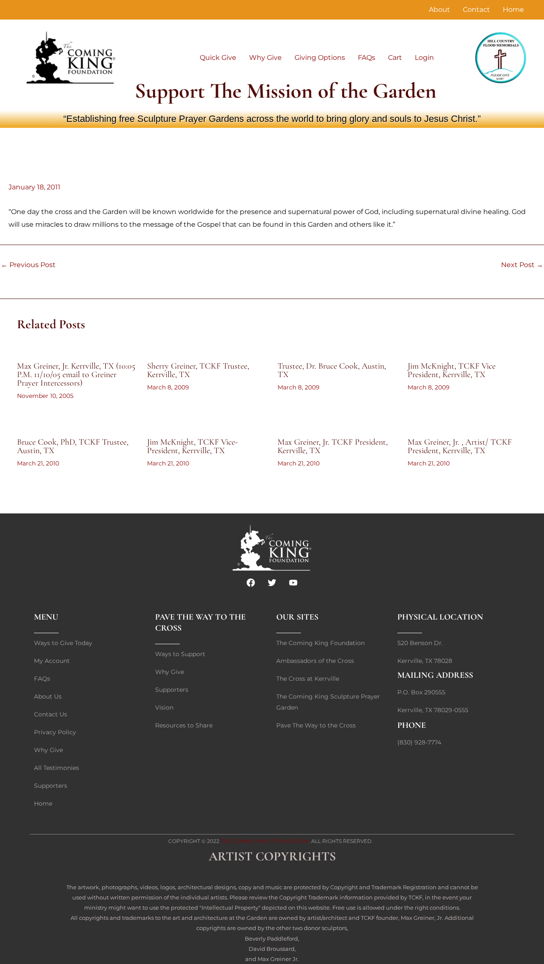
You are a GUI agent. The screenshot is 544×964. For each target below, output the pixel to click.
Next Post (522, 265)
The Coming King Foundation (265, 841)
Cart (395, 58)
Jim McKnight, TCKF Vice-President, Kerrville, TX (192, 446)
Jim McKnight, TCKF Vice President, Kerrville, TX (452, 370)
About (439, 10)
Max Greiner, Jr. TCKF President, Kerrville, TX (333, 446)
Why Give (265, 58)
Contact (476, 10)
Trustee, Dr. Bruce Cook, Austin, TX (332, 370)
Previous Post (28, 265)
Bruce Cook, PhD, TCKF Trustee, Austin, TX (72, 446)
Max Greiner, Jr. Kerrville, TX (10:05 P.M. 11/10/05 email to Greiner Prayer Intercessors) (76, 374)
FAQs (366, 58)
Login (424, 58)
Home (513, 10)
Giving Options (320, 58)
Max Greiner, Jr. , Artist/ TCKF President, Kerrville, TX (460, 446)
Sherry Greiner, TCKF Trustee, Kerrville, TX (198, 370)
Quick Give (218, 58)
